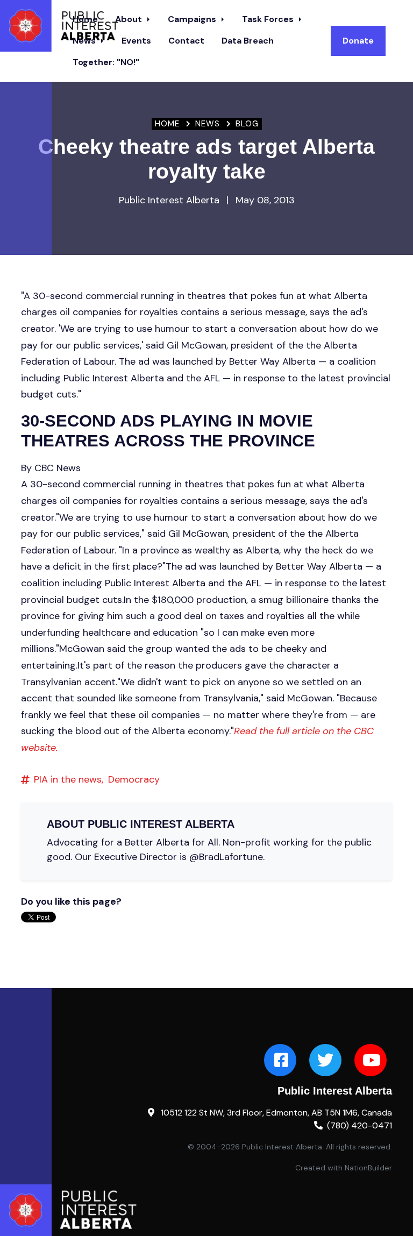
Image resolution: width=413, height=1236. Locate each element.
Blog (247, 123)
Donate (358, 40)
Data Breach (248, 40)
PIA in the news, (68, 779)
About (129, 19)
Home (167, 123)
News (85, 40)
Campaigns (193, 19)
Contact (186, 40)
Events (136, 40)
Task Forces (269, 19)
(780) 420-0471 (359, 1125)
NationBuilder (368, 1168)
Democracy (134, 779)
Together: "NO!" (106, 62)
